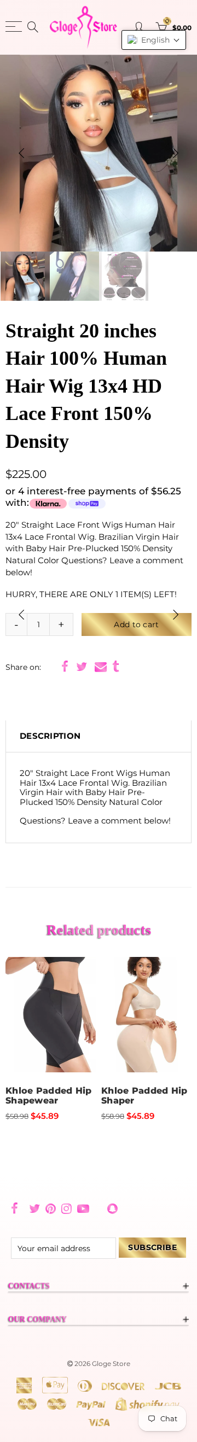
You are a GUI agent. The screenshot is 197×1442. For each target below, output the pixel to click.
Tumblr (115, 667)
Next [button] (175, 153)
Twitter (81, 667)
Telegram (98, 1208)
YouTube (83, 1208)
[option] (98, 153)
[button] (154, 40)
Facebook (64, 667)
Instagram (66, 1208)
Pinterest (50, 1208)
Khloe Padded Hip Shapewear (48, 1096)
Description (50, 736)
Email (101, 667)
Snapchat (112, 1208)
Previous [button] (21, 153)
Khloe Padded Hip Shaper (144, 1096)
